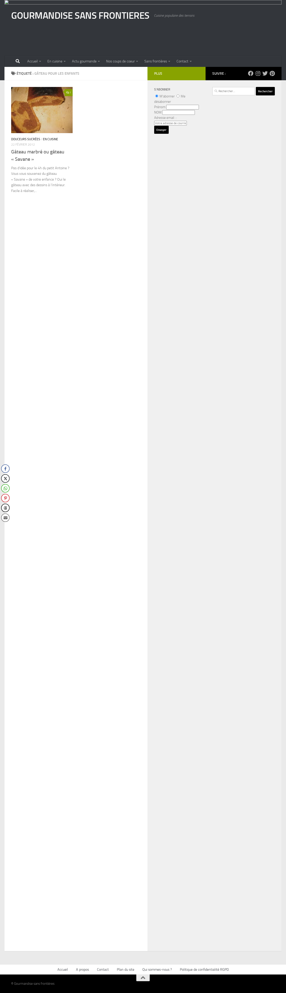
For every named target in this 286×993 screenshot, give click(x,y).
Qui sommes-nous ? (157, 969)
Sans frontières (155, 61)
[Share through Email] (5, 517)
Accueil (32, 61)
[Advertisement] (243, 229)
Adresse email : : (165, 118)
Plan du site (125, 969)
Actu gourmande (84, 61)
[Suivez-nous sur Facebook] (250, 73)
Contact (182, 61)
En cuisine (54, 61)
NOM (158, 112)
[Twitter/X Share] (5, 478)
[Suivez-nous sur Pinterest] (272, 73)
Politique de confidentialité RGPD (204, 969)
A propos (82, 969)
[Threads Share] (5, 508)
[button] (5, 526)
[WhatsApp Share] (5, 488)
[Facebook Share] (5, 468)
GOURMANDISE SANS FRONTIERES (80, 15)
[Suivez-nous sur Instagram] (258, 73)
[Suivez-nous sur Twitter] (265, 73)
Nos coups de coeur (120, 61)
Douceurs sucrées (25, 139)
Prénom (160, 107)
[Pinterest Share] (5, 498)
